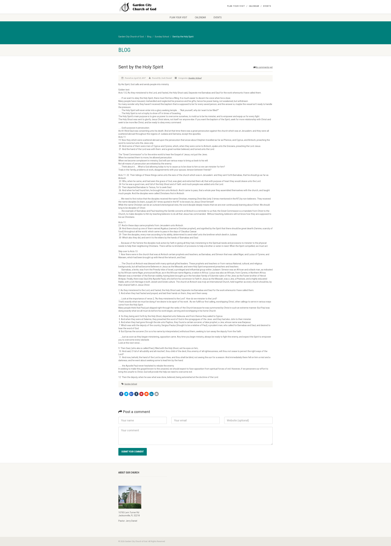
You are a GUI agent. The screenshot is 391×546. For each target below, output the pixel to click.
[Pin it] (141, 394)
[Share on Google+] (131, 394)
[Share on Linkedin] (151, 394)
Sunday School (194, 78)
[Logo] (142, 7)
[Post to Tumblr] (136, 394)
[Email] (156, 394)
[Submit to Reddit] (146, 394)
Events (267, 6)
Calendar (254, 6)
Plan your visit (236, 6)
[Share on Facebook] (121, 394)
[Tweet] (126, 394)
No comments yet (264, 67)
